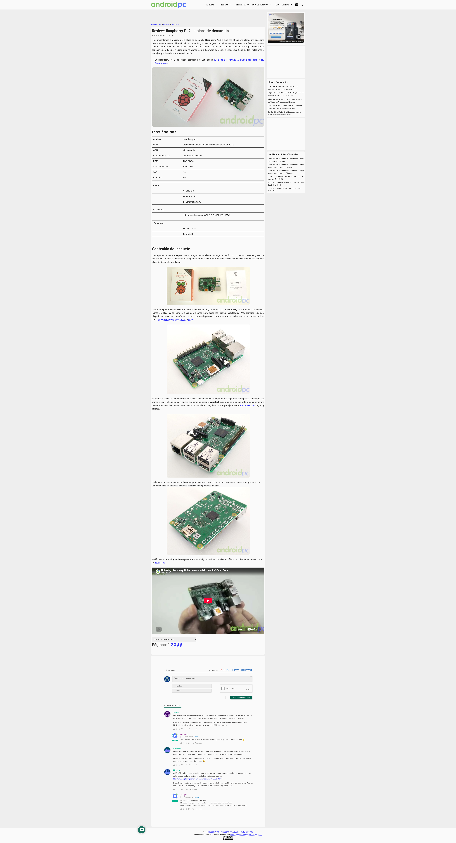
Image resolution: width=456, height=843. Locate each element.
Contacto (249, 832)
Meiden (196, 797)
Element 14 (220, 60)
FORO (277, 5)
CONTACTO (287, 5)
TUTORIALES (240, 5)
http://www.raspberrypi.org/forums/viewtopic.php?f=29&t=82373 (197, 779)
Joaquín (184, 734)
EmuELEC (279, 179)
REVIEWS (224, 5)
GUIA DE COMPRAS (260, 5)
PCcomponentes (248, 60)
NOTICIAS (210, 5)
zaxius (196, 737)
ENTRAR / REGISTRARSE (242, 670)
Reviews (166, 24)
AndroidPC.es (156, 24)
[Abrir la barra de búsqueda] (301, 4)
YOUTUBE (160, 562)
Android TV (176, 24)
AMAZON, (234, 60)
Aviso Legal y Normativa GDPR (232, 832)
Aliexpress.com (247, 405)
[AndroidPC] (168, 4)
